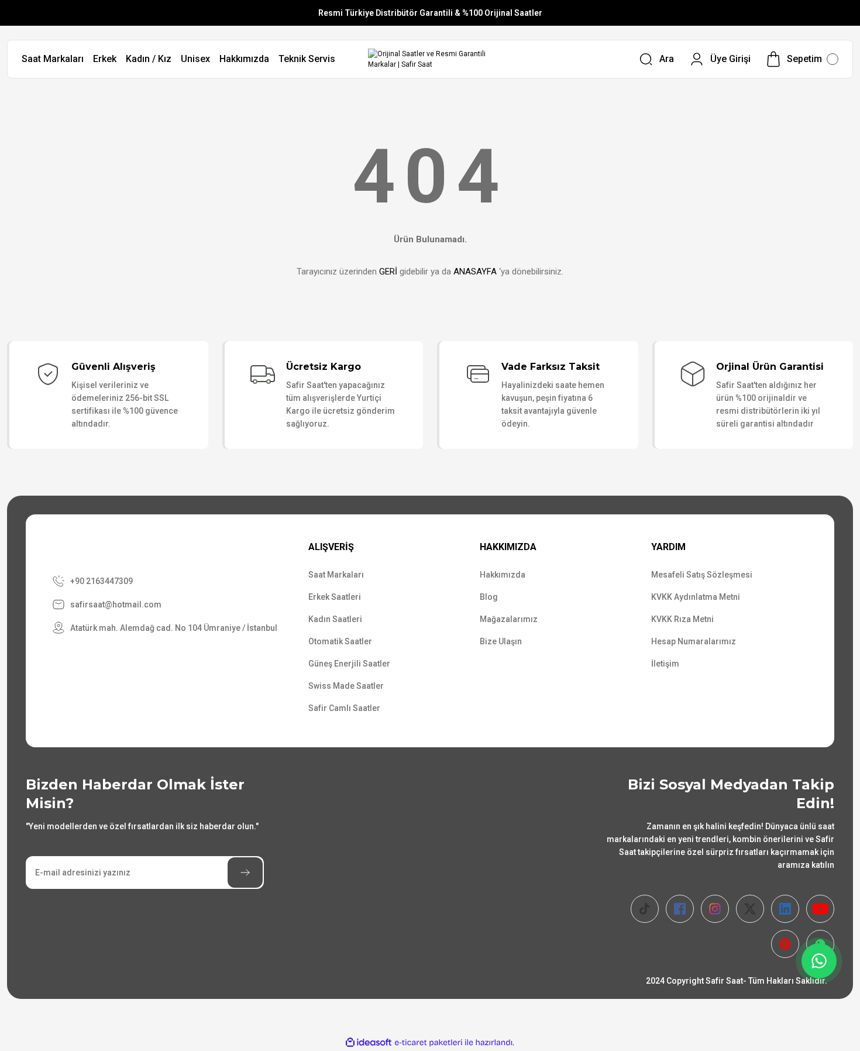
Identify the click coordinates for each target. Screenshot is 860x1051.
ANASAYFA (475, 271)
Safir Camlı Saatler (344, 708)
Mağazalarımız (509, 619)
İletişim (665, 663)
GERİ (388, 271)
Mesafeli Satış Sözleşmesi (701, 574)
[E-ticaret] (428, 1043)
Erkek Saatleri (334, 597)
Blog (489, 597)
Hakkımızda (502, 574)
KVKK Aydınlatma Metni (695, 597)
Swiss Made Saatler (346, 686)
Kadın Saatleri (335, 619)
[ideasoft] (368, 1042)
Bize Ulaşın (501, 641)
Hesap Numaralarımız (693, 641)
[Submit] (245, 872)
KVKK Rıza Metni (682, 619)
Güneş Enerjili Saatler (349, 663)
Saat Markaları (336, 574)
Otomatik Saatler (340, 641)
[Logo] (430, 59)
